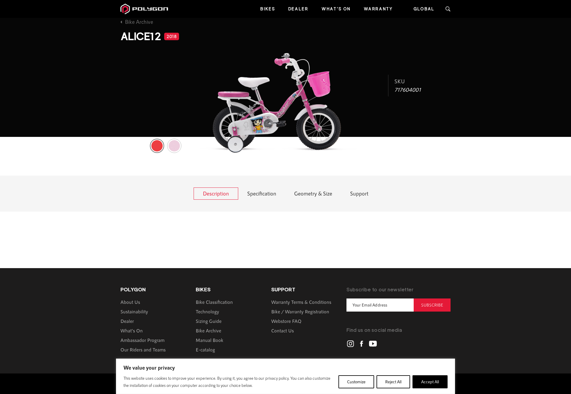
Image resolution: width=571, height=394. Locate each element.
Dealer (298, 8)
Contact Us (282, 330)
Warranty (378, 8)
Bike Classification (214, 302)
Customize (356, 381)
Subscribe (432, 304)
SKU (399, 81)
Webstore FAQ (286, 321)
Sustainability (134, 311)
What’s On (336, 8)
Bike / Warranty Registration (300, 311)
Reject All (393, 381)
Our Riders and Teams (143, 349)
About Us (130, 302)
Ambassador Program (142, 340)
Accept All (430, 381)
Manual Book (209, 340)
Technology (207, 311)
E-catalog (205, 349)
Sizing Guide (209, 321)
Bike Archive (139, 21)
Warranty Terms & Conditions (301, 302)
